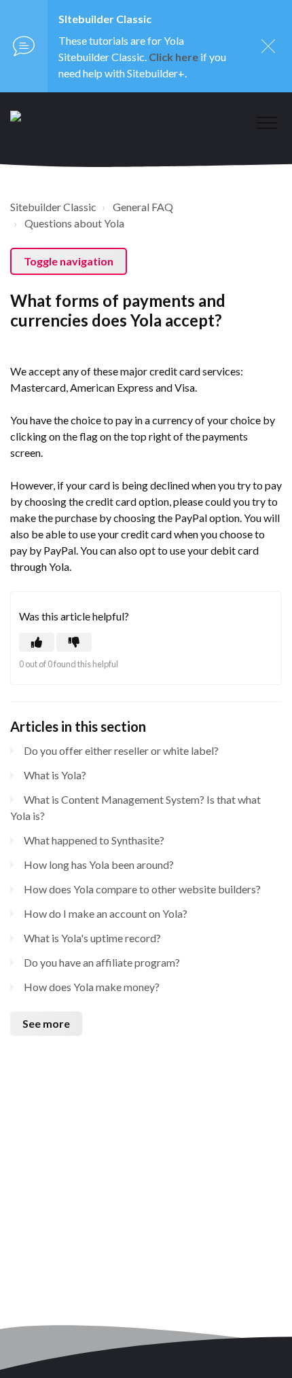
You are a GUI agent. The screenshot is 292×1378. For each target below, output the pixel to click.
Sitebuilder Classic (53, 206)
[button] (266, 122)
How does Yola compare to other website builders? (142, 888)
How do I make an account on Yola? (105, 913)
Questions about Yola (74, 223)
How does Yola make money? (92, 986)
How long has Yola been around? (99, 864)
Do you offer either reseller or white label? (121, 750)
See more (46, 1023)
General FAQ (143, 206)
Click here (173, 56)
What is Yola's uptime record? (92, 937)
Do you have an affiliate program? (102, 962)
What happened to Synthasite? (94, 840)
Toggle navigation (68, 261)
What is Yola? (55, 774)
